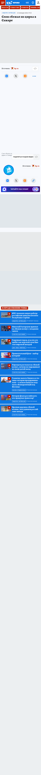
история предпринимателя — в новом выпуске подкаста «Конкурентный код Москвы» (26, 382)
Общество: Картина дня (8, 12)
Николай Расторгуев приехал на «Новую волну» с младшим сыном (25, 329)
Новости (5, 7)
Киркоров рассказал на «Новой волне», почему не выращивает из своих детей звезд (26, 367)
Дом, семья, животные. (19, 347)
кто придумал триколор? (24, 397)
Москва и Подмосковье (19, 390)
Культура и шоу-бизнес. (19, 334)
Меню (2, 2)
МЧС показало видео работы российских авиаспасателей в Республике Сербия (25, 315)
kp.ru (16, 68)
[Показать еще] (34, 75)
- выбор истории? (25, 354)
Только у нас (14, 7)
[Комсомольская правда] (12, 2)
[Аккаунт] (38, 2)
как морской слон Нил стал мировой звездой (25, 342)
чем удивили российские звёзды (25, 409)
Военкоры (25, 7)
